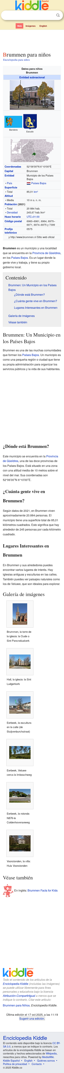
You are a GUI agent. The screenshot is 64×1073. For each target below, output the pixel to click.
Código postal (13, 221)
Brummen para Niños (16, 1005)
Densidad (12, 212)
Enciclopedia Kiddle (15, 984)
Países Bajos (38, 183)
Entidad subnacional (32, 77)
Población (11, 204)
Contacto (37, 1064)
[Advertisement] (32, 40)
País (9, 183)
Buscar (58, 15)
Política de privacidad (15, 1064)
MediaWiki (48, 1057)
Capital (9, 171)
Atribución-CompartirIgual (19, 996)
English (43, 25)
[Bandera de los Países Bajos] (29, 183)
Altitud (9, 196)
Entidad (9, 175)
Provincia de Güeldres (46, 253)
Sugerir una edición (31, 1018)
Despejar (51, 15)
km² (36, 191)
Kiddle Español (11, 1060)
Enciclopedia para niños (16, 59)
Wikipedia (51, 1053)
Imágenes (31, 25)
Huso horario (13, 216)
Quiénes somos (46, 1060)
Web (19, 25)
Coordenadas (13, 166)
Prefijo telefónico (11, 230)
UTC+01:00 (33, 216)
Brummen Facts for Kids (43, 890)
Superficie (11, 187)
